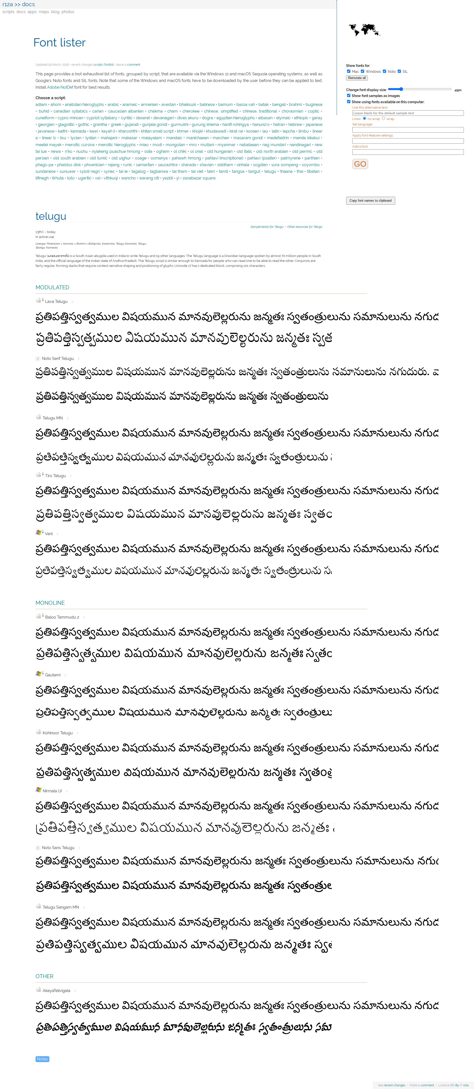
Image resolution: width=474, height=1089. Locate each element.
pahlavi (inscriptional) (224, 158)
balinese (207, 104)
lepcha (289, 131)
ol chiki (180, 151)
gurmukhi (179, 124)
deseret (143, 118)
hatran (279, 124)
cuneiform (45, 118)
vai (97, 178)
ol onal (196, 151)
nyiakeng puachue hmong (116, 151)
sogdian (260, 165)
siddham (225, 165)
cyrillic (127, 118)
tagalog (139, 171)
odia (148, 151)
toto (71, 178)
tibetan (313, 171)
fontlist (109, 64)
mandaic (174, 138)
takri (211, 171)
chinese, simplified (221, 111)
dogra (207, 118)
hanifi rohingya (235, 124)
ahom (56, 104)
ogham (162, 151)
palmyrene (290, 158)
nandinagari (300, 145)
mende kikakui (306, 138)
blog (55, 12)
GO (360, 163)
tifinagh (42, 178)
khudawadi (216, 131)
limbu (303, 131)
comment (133, 64)
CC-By (454, 1085)
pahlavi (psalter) (261, 158)
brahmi (295, 104)
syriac (109, 171)
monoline (50, 602)
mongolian (175, 145)
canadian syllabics (71, 111)
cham (172, 111)
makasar (129, 138)
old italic (244, 151)
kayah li (108, 131)
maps (44, 12)
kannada (78, 131)
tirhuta (58, 178)
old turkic (98, 158)
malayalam (151, 138)
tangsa (238, 171)
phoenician (94, 165)
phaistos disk (69, 165)
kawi (94, 131)
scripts (8, 12)
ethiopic (301, 118)
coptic (313, 111)
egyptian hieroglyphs (236, 118)
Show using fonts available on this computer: (387, 102)
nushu (82, 151)
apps (32, 12)
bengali (279, 104)
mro (193, 145)
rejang (113, 165)
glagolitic (66, 124)
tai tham (179, 171)
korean (252, 131)
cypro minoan (70, 118)
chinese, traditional (260, 111)
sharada (188, 165)
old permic (302, 151)
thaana (286, 171)
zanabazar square (199, 178)
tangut (254, 171)
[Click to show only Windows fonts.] (39, 532)
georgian (46, 124)
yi (177, 178)
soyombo (311, 165)
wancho (128, 178)
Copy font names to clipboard (371, 200)
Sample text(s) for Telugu (267, 227)
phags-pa (44, 165)
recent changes (394, 1085)
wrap (390, 119)
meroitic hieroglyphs (117, 145)
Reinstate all (357, 78)
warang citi (149, 178)
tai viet (197, 171)
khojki (197, 131)
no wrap (374, 119)
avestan (168, 104)
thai (300, 171)
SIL (405, 72)
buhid (44, 111)
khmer (183, 131)
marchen (221, 138)
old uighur (121, 158)
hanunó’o (261, 124)
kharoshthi (127, 131)
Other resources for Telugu (304, 227)
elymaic (283, 118)
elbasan (265, 118)
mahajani (109, 138)
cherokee (190, 111)
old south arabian (69, 158)
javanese (46, 131)
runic (127, 165)
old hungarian (220, 151)
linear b (49, 138)
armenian (149, 104)
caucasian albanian (126, 111)
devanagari (163, 118)
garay (317, 118)
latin (275, 131)
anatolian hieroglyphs (84, 104)
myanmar (227, 145)
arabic (113, 104)
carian (97, 111)
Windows (373, 72)
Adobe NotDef (60, 87)
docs (21, 12)
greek (116, 124)
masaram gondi (248, 138)
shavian (207, 165)
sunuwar (68, 171)
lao (265, 131)
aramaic (129, 104)
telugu (270, 171)
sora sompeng (284, 165)
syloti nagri (90, 171)
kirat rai (236, 131)
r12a (7, 4)
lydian (90, 138)
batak (263, 104)
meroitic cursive (80, 145)
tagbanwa (159, 171)
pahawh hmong (186, 158)
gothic (83, 124)
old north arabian (272, 151)
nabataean (249, 145)
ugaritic (85, 178)
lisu (63, 138)
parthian (312, 158)
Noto (392, 72)
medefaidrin (278, 138)
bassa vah (246, 104)
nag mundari (274, 145)
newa (56, 151)
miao (144, 145)
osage (140, 158)
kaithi (62, 131)
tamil (223, 171)
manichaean (197, 138)
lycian (76, 138)
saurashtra (168, 165)
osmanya (159, 158)
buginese (314, 104)
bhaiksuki (187, 104)
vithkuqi (111, 178)
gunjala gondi (154, 124)
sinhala (243, 165)
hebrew (295, 124)
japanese (314, 124)
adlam (41, 104)
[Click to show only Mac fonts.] (39, 300)
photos (67, 12)
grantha (100, 124)
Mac (355, 72)
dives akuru (187, 118)
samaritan (145, 165)
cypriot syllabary (102, 118)
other (44, 975)
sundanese (46, 171)
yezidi (167, 178)
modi (157, 145)
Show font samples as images (375, 96)
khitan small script (157, 131)
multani (207, 145)
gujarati (131, 124)
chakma (155, 111)
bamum (225, 104)
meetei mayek (48, 145)
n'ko (68, 151)
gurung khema (205, 124)
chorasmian (292, 111)
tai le (123, 171)
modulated (52, 286)
